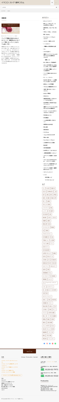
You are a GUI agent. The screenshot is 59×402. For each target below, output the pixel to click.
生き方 (44, 191)
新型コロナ (49, 290)
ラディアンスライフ (48, 172)
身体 (53, 329)
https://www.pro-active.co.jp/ (49, 390)
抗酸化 (54, 253)
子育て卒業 (49, 335)
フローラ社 (50, 332)
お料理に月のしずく (47, 253)
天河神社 (45, 259)
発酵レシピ (47, 59)
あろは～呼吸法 (47, 93)
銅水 (51, 194)
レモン (44, 286)
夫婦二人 (45, 299)
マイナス (45, 312)
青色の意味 (45, 306)
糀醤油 (44, 319)
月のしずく (4, 380)
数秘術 (52, 227)
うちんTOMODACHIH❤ (49, 134)
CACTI (3, 389)
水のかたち (46, 96)
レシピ (45, 174)
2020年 (54, 290)
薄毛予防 (45, 338)
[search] (56, 7)
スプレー (50, 303)
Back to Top (29, 351)
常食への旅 (46, 137)
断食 (44, 335)
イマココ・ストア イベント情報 (8, 372)
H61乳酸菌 (45, 237)
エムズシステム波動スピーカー (8, 381)
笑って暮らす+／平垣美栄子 (50, 62)
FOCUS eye (46, 132)
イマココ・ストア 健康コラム (16, 398)
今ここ (54, 309)
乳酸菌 (44, 220)
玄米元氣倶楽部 (47, 147)
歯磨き (48, 201)
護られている (50, 256)
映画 (50, 309)
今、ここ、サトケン (48, 77)
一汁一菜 (49, 316)
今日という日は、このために (50, 31)
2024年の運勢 (51, 312)
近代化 (44, 256)
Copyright (35, 357)
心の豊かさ (45, 309)
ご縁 (55, 191)
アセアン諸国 (45, 243)
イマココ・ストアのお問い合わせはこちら (12, 375)
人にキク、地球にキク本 (49, 41)
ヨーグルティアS (46, 276)
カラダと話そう (47, 51)
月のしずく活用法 (46, 204)
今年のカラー (53, 266)
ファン (51, 243)
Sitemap (23, 357)
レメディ (45, 211)
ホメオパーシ (11, 35)
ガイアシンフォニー (47, 296)
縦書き (48, 220)
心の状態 (52, 240)
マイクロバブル (46, 227)
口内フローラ (45, 246)
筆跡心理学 (45, 224)
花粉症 (16, 35)
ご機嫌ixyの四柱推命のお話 (50, 46)
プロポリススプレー (47, 233)
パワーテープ (45, 207)
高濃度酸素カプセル (47, 272)
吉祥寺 (44, 269)
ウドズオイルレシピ (49, 179)
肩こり (44, 201)
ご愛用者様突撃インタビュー (50, 153)
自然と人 (51, 306)
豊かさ (44, 316)
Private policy (29, 357)
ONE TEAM (45, 293)
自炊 (50, 214)
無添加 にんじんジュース (7, 383)
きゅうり (50, 279)
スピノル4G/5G (46, 325)
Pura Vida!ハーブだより (49, 140)
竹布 (2, 378)
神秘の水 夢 (53, 198)
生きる (52, 325)
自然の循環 (49, 322)
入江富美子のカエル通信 (49, 142)
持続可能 (54, 299)
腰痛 (48, 198)
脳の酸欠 (45, 217)
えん (45, 49)
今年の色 (51, 237)
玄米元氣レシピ (48, 177)
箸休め (44, 322)
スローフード (45, 266)
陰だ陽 (54, 263)
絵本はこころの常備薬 (49, 84)
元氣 (44, 329)
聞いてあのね (47, 34)
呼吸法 (55, 194)
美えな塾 (46, 127)
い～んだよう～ (47, 43)
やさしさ (48, 329)
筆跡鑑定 (45, 279)
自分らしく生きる (52, 217)
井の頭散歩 (46, 117)
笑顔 (51, 207)
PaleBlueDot (50, 191)
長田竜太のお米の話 (48, 124)
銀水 (44, 194)
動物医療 (45, 332)
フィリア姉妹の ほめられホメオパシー (10, 25)
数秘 (48, 319)
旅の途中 (46, 145)
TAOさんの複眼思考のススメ (50, 86)
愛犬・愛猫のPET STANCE (7, 385)
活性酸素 (45, 303)
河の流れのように (48, 115)
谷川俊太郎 (53, 259)
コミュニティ (51, 338)
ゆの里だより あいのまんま (50, 150)
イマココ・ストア (51, 361)
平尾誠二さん (45, 240)
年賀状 (52, 319)
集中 (50, 263)
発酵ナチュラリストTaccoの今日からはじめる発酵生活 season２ (50, 56)
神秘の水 (53, 188)
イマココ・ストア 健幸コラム (8, 370)
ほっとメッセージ (48, 21)
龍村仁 (44, 198)
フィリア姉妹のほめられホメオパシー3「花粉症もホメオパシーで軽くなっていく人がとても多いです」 (11, 41)
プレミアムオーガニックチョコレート (49, 283)
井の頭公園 (45, 214)
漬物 (47, 194)
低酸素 (54, 316)
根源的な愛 (45, 263)
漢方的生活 (46, 129)
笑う (44, 290)
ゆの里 (48, 188)
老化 (49, 299)
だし (44, 188)
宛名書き (53, 276)
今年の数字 (50, 211)
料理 (48, 269)
